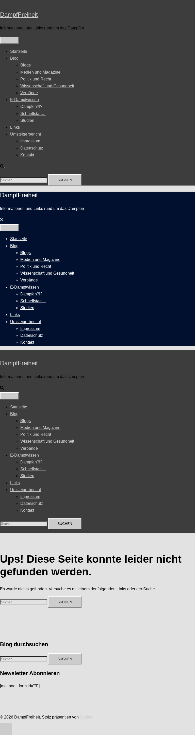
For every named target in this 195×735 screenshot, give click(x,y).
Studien (27, 120)
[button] (4, 166)
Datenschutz (31, 148)
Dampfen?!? (31, 106)
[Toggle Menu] (9, 40)
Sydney (86, 717)
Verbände (29, 93)
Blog (14, 58)
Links (15, 127)
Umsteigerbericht (25, 134)
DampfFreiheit (19, 14)
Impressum (30, 141)
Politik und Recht (35, 79)
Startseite (18, 51)
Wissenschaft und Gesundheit (47, 86)
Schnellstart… (33, 113)
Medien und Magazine (40, 72)
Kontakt (27, 155)
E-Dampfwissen (24, 99)
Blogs (25, 65)
